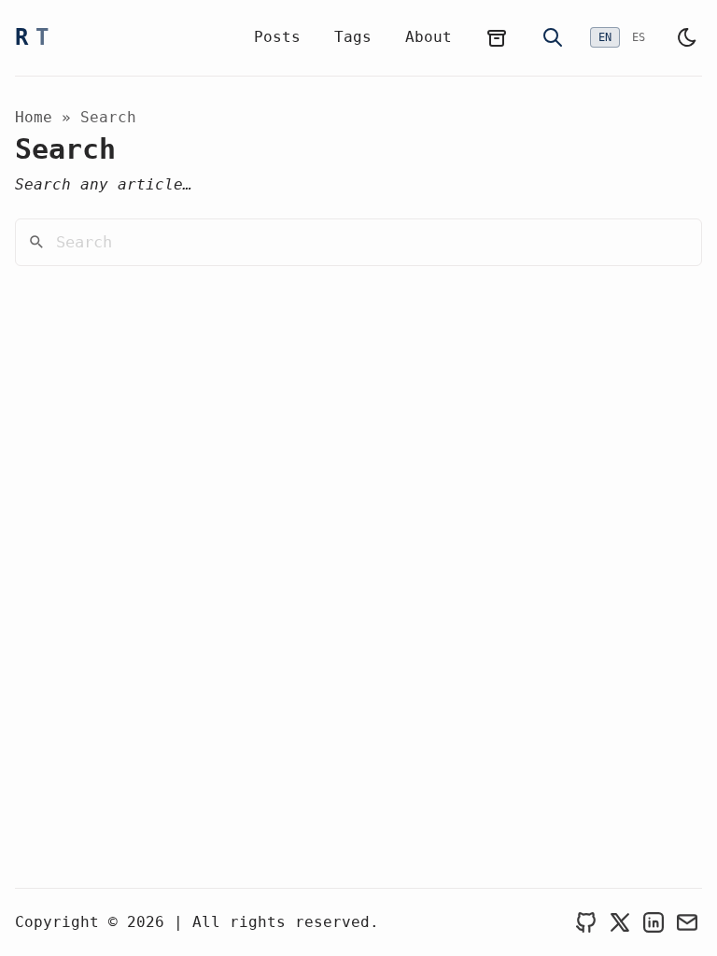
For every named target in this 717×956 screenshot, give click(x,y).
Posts (277, 37)
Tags (353, 37)
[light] (687, 37)
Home (33, 117)
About (428, 37)
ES (638, 37)
